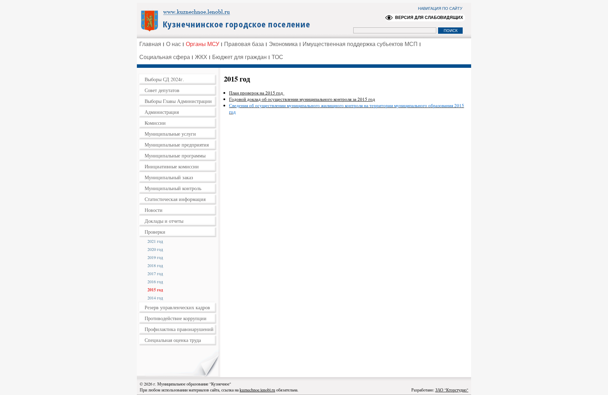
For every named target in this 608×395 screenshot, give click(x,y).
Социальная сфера (164, 57)
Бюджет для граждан (239, 57)
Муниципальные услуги (170, 133)
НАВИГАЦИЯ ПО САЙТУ (440, 8)
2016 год (155, 281)
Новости (154, 210)
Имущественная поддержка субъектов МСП (360, 44)
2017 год (155, 273)
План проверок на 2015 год (256, 93)
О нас (173, 44)
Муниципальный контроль (173, 188)
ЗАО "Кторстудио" (451, 390)
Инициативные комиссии (172, 166)
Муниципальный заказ (169, 177)
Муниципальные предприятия (177, 144)
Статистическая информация (175, 199)
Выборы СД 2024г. (164, 79)
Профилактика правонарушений (179, 329)
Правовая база (244, 44)
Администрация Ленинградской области (228, 20)
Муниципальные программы (175, 155)
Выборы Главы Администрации (178, 101)
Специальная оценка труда (173, 340)
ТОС (277, 57)
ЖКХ (201, 57)
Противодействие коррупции (176, 318)
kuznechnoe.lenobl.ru (257, 390)
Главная (150, 44)
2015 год (155, 290)
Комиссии (155, 122)
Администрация (162, 112)
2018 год (155, 265)
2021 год (155, 241)
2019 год (155, 257)
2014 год (155, 297)
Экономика (283, 44)
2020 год (155, 249)
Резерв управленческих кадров (177, 307)
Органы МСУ (202, 44)
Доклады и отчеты (164, 221)
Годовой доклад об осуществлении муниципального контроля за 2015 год (302, 99)
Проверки (155, 231)
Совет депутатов (162, 90)
